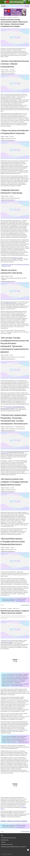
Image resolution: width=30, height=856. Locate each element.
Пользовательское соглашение (8, 837)
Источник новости (25, 605)
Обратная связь (5, 840)
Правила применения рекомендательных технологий (13, 846)
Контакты (3, 842)
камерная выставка (8, 302)
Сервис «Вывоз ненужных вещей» (14, 821)
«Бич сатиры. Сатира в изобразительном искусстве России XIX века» (12, 407)
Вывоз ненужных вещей (6, 641)
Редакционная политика (6, 844)
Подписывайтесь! (20, 600)
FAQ (2, 835)
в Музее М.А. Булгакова (17, 257)
